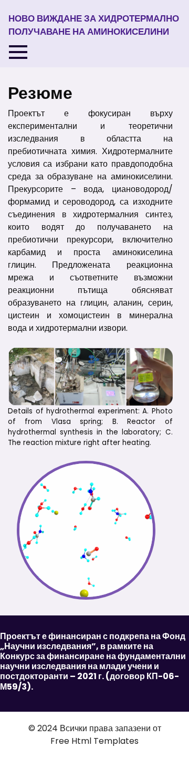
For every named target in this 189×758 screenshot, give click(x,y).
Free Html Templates (94, 741)
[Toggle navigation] (18, 52)
